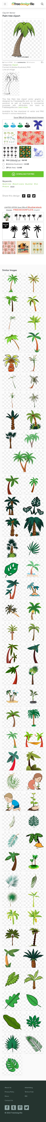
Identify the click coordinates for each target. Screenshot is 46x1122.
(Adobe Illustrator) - (17, 164)
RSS (26, 1096)
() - (16, 160)
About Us (8, 1087)
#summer (29, 184)
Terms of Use (29, 1092)
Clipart (15, 65)
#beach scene (18, 184)
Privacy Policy (9, 1092)
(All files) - (14, 168)
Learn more (23, 107)
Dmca (7, 1096)
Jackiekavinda (21, 62)
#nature (5, 186)
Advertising (29, 1087)
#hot (36, 184)
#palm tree (6, 184)
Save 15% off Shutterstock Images (29, 117)
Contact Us (9, 1100)
